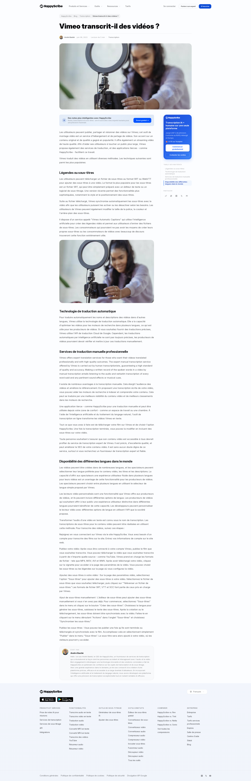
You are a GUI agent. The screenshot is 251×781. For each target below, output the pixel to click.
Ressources (112, 6)
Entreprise (191, 712)
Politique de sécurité (116, 776)
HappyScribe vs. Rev (167, 712)
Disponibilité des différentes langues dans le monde (176, 183)
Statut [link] (189, 740)
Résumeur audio (76, 744)
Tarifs (128, 6)
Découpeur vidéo (135, 752)
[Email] (186, 196)
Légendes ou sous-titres (174, 169)
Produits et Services (78, 6)
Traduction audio (76, 720)
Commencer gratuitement (177, 148)
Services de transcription (50, 720)
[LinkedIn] (176, 196)
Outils (97, 6)
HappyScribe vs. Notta (167, 720)
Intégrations (45, 732)
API (41, 728)
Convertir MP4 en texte (79, 733)
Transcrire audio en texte (80, 712)
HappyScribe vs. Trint (167, 716)
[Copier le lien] (166, 196)
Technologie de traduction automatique (175, 173)
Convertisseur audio (137, 731)
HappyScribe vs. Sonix (167, 725)
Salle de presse (194, 732)
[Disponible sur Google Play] (65, 699)
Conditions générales (49, 776)
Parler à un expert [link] (188, 6)
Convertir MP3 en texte (79, 729)
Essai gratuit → (142, 120)
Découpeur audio (135, 756)
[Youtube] (210, 776)
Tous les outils (134, 760)
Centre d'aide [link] (193, 736)
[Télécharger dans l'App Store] (48, 699)
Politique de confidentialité (72, 776)
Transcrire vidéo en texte (80, 716)
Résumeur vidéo (76, 749)
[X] (181, 196)
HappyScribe (66, 16)
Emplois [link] (190, 728)
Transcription (84, 16)
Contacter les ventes (178, 155)
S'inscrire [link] (205, 6)
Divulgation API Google (137, 776)
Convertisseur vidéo (137, 727)
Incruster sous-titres (136, 744)
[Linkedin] (202, 776)
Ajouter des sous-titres (108, 720)
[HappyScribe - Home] (51, 6)
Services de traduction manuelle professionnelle (177, 178)
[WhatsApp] (171, 196)
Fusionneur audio (135, 748)
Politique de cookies (95, 776)
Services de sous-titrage (50, 724)
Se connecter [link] (169, 6)
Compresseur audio (136, 735)
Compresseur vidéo (136, 740)
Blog (75, 16)
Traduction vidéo (76, 725)
